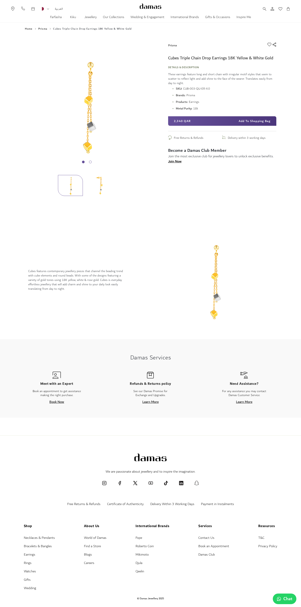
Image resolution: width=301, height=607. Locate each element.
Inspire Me (243, 17)
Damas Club (206, 554)
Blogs (88, 554)
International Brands (185, 17)
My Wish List (278, 9)
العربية (59, 9)
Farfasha (56, 17)
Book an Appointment (213, 546)
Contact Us (206, 538)
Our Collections (113, 17)
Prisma (172, 45)
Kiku (73, 17)
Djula (139, 563)
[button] (48, 9)
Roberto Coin (145, 546)
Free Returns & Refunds (188, 137)
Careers (89, 563)
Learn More (150, 402)
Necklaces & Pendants (39, 538)
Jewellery (90, 17)
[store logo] (150, 6)
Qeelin (140, 571)
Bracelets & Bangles (38, 546)
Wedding (30, 588)
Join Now (175, 161)
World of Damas (95, 538)
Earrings (29, 554)
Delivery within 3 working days (247, 137)
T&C (261, 538)
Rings (28, 563)
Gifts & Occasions (217, 17)
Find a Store (92, 546)
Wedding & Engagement (147, 17)
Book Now (56, 402)
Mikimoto (142, 554)
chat (287, 599)
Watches (30, 571)
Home (29, 29)
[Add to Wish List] (269, 45)
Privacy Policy (267, 546)
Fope (139, 538)
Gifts (27, 580)
